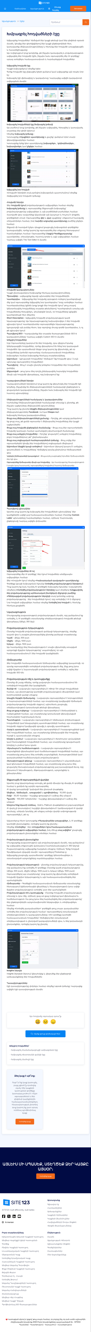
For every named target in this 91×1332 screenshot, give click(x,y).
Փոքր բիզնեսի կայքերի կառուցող (18, 1269)
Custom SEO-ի (50, 337)
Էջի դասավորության (24, 989)
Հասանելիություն (65, 1325)
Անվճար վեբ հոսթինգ (12, 1297)
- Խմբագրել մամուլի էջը (21, 1059)
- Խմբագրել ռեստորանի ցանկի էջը (27, 1054)
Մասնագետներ (54, 1251)
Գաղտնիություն (36, 1325)
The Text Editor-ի (31, 240)
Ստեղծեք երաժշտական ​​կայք (16, 1258)
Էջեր (22, 21)
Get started (78, 9)
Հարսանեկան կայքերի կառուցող (18, 1262)
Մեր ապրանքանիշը (56, 1254)
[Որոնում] (85, 22)
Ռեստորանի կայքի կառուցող (16, 1287)
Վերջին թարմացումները (59, 1226)
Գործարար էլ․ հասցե (12, 1276)
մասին (50, 1237)
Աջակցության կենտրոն (58, 1240)
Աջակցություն (37, 9)
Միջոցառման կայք (11, 1254)
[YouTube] (19, 1216)
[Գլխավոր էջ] (5, 8)
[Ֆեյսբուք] (4, 1216)
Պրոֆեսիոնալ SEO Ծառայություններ (19, 1304)
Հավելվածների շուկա (61, 1222)
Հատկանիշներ (54, 1208)
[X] (9, 1216)
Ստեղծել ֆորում (10, 1279)
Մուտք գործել (56, 8)
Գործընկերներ (54, 1247)
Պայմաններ (24, 1325)
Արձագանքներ (54, 1211)
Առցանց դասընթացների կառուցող (19, 1283)
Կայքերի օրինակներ (57, 1215)
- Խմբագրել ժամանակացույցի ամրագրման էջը (33, 1050)
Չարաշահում (50, 1325)
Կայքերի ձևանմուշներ (58, 1218)
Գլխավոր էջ (53, 1204)
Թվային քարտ (9, 1272)
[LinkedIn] (14, 1216)
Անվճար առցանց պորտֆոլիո (15, 1265)
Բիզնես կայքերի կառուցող (15, 1247)
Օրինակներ (20, 9)
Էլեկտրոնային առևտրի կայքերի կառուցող (22, 1237)
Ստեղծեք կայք (25, 1121)
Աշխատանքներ (58, 1244)
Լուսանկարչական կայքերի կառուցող (20, 1251)
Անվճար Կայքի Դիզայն (13, 1301)
